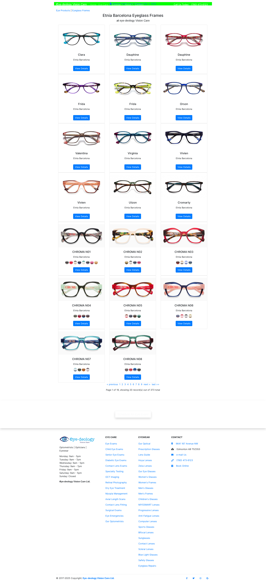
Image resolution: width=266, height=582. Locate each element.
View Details (81, 68)
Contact (140, 4)
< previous (112, 384)
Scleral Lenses (145, 549)
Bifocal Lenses (146, 532)
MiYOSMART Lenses (148, 504)
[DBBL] (135, 369)
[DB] (130, 316)
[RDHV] (178, 262)
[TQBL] (75, 369)
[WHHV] (96, 262)
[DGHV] (139, 316)
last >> (155, 384)
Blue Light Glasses (148, 554)
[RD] (71, 262)
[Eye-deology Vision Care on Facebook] (187, 578)
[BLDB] (79, 262)
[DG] (79, 369)
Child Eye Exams (114, 449)
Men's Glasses (145, 488)
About (128, 4)
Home (93, 4)
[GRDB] (190, 262)
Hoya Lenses (145, 460)
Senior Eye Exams (114, 454)
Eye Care (103, 4)
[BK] (130, 262)
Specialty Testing (114, 471)
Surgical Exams (113, 510)
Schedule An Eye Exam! (133, 414)
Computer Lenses (147, 521)
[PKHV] (92, 262)
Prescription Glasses (149, 449)
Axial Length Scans (115, 499)
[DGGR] (83, 262)
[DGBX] (126, 369)
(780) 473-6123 (199, 4)
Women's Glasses (147, 477)
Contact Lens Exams (116, 465)
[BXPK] (139, 262)
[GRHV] (190, 316)
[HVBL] (83, 316)
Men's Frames (145, 493)
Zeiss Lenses (145, 465)
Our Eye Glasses (146, 471)
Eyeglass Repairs (147, 565)
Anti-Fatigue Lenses (148, 515)
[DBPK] (178, 316)
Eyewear (116, 4)
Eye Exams (111, 443)
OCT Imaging (112, 477)
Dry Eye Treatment (115, 488)
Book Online (182, 465)
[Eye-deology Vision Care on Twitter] (193, 578)
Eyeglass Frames (81, 10)
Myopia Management (116, 493)
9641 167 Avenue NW (186, 443)
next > (147, 384)
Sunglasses (144, 538)
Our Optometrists (114, 521)
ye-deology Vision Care (71, 4)
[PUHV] (87, 262)
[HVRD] (126, 316)
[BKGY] (67, 262)
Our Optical (144, 443)
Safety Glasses (146, 560)
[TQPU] (135, 262)
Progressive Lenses (148, 510)
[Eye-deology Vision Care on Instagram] (200, 578)
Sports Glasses (146, 526)
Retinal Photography (116, 482)
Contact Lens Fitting (116, 504)
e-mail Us (181, 454)
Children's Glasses (148, 499)
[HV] (75, 262)
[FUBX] (79, 316)
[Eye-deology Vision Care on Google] (207, 578)
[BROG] (83, 369)
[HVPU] (87, 369)
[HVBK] (139, 369)
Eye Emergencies (114, 515)
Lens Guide (144, 454)
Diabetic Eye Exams (115, 460)
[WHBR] (135, 316)
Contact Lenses (146, 543)
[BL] (186, 262)
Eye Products (63, 10)
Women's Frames (147, 482)
